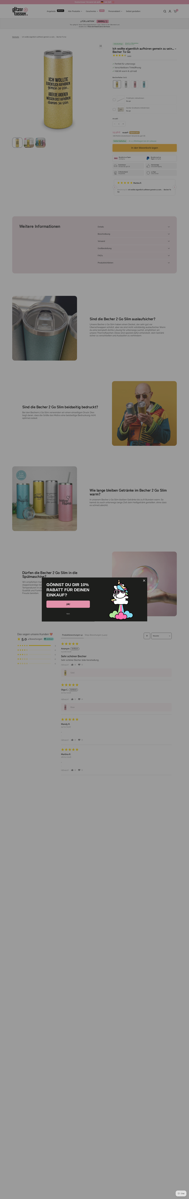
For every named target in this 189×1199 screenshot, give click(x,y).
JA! (68, 604)
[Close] (144, 580)
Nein (68, 614)
